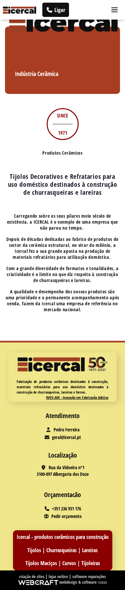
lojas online (59, 576)
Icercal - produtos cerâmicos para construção (63, 537)
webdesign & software (78, 582)
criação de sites (32, 576)
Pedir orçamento (66, 516)
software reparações (89, 576)
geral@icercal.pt (66, 437)
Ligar (59, 10)
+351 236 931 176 (66, 508)
